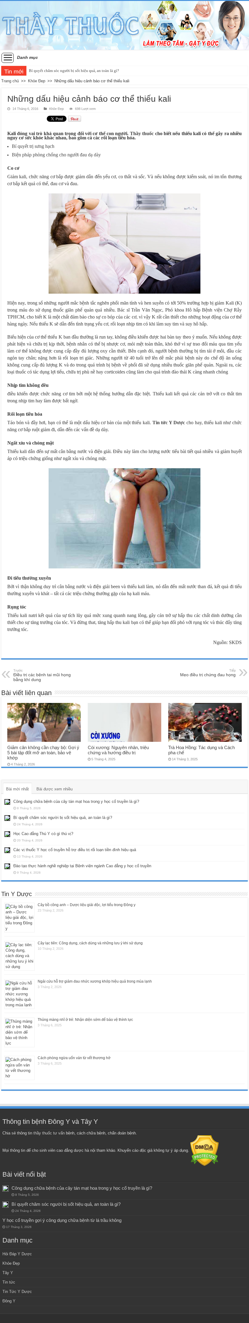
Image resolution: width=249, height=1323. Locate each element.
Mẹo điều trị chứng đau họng (208, 673)
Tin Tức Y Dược (17, 1291)
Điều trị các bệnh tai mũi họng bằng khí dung (42, 675)
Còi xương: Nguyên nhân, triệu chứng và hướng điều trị (118, 750)
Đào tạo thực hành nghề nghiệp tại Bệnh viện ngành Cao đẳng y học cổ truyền (82, 866)
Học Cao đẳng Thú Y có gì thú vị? (43, 833)
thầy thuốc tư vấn (49, 1133)
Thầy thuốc (142, 133)
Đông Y (8, 1301)
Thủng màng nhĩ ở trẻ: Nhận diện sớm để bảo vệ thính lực (85, 1020)
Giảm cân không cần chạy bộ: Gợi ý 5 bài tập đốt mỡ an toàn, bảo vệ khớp (43, 752)
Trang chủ (10, 81)
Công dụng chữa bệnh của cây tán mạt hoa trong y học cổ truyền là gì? (76, 801)
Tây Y (7, 1272)
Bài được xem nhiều (54, 789)
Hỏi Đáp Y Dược (17, 1254)
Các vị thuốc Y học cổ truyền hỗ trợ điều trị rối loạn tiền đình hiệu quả (74, 849)
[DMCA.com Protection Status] (204, 1150)
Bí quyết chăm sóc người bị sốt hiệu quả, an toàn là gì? (74, 70)
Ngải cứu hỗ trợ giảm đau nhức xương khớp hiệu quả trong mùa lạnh (95, 981)
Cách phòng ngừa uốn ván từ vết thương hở (74, 1058)
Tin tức (8, 1282)
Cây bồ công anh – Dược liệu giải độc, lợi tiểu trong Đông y (86, 905)
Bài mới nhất (17, 789)
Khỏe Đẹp (36, 81)
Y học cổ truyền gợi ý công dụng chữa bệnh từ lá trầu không (61, 1220)
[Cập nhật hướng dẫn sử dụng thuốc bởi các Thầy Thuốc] (124, 25)
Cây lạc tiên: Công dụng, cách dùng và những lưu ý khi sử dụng (90, 943)
